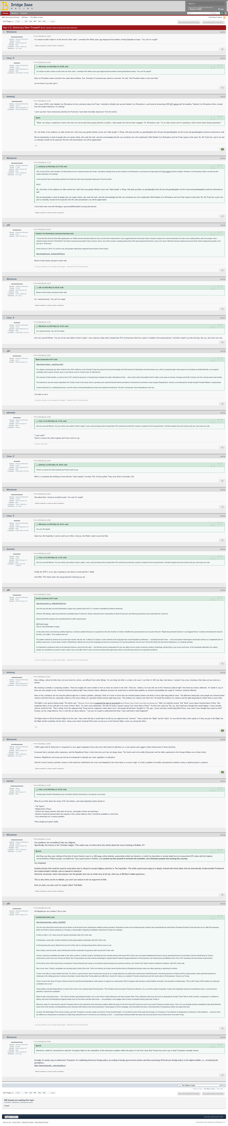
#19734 (222, 590)
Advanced (225, 13)
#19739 (222, 904)
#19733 (222, 549)
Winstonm (11, 32)
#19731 (222, 490)
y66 (8, 225)
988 (39, 21)
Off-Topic (25, 17)
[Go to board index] (18, 6)
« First (17, 21)
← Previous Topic (196, 1089)
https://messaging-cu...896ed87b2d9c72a (51, 603)
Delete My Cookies (28, 1122)
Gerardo (10, 549)
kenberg (10, 96)
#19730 (222, 456)
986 (30, 21)
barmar (10, 781)
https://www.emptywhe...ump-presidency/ (50, 1066)
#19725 (222, 225)
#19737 (222, 781)
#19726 (222, 279)
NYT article (174, 104)
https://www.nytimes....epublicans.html (49, 364)
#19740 (222, 1037)
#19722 (222, 58)
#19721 (222, 32)
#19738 (222, 835)
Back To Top (7, 1122)
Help (222, 9)
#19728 (222, 351)
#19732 (222, 516)
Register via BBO (196, 9)
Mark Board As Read (41, 1122)
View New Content (215, 17)
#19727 (222, 318)
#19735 (222, 672)
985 (26, 21)
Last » (53, 21)
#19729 (222, 413)
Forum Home (16, 1122)
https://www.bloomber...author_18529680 (51, 922)
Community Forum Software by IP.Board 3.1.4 (210, 1122)
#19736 (222, 739)
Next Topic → (221, 1089)
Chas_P (10, 58)
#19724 (222, 158)
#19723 (222, 97)
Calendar (23, 13)
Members (14, 13)
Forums (5, 13)
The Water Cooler (36, 17)
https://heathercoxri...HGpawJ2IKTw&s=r (50, 254)
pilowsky (10, 413)
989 (44, 21)
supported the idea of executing (107, 703)
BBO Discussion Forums (10, 17)
